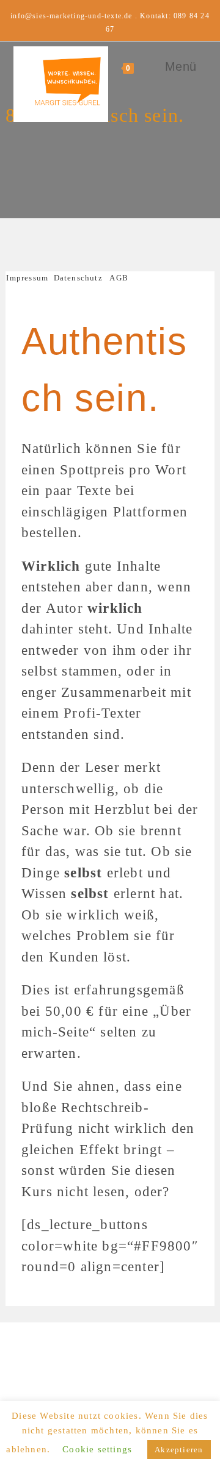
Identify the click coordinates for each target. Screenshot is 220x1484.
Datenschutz (78, 277)
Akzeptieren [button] (179, 1449)
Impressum (29, 277)
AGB (118, 277)
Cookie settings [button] (97, 1449)
